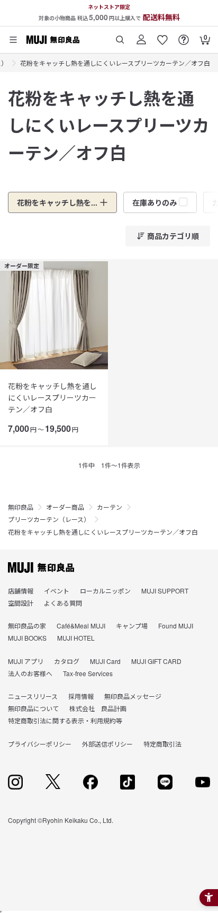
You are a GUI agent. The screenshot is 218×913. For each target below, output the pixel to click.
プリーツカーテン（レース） (49, 519)
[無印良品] (41, 567)
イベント (56, 590)
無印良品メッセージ (132, 696)
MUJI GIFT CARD (156, 661)
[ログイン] (141, 35)
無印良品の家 (27, 625)
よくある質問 (63, 602)
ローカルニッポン (105, 590)
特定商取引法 (162, 743)
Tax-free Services (88, 673)
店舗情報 (20, 590)
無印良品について (33, 708)
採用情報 (81, 696)
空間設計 (20, 602)
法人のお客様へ (30, 673)
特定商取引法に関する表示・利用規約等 (65, 720)
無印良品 (20, 506)
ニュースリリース (33, 696)
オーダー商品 (65, 506)
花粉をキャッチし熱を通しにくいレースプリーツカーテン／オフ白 (115, 62)
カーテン (109, 506)
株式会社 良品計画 (97, 708)
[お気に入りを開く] (162, 35)
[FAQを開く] (183, 35)
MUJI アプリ (25, 661)
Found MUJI (175, 625)
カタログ (66, 661)
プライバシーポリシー (39, 743)
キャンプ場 (132, 625)
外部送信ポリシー (107, 743)
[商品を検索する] (120, 35)
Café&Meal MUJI (81, 625)
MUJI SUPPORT (164, 590)
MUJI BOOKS (27, 637)
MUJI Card (105, 661)
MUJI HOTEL (76, 637)
